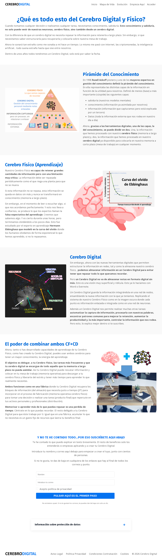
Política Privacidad (76, 553)
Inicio (94, 4)
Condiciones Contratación (103, 553)
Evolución (122, 4)
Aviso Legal (57, 553)
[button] (75, 489)
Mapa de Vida (107, 4)
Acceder (151, 4)
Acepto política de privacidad (56, 489)
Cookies (124, 553)
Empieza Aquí (137, 4)
